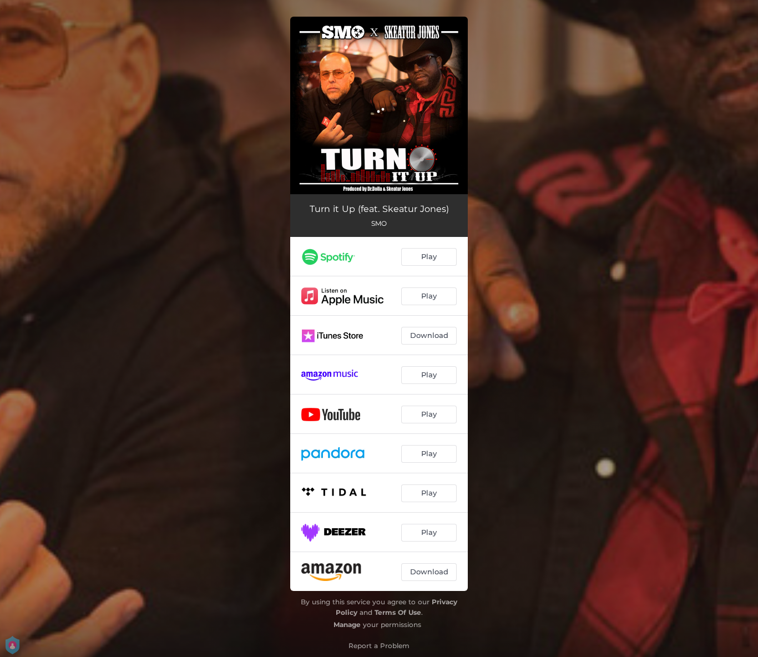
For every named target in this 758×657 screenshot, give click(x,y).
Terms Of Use (398, 612)
